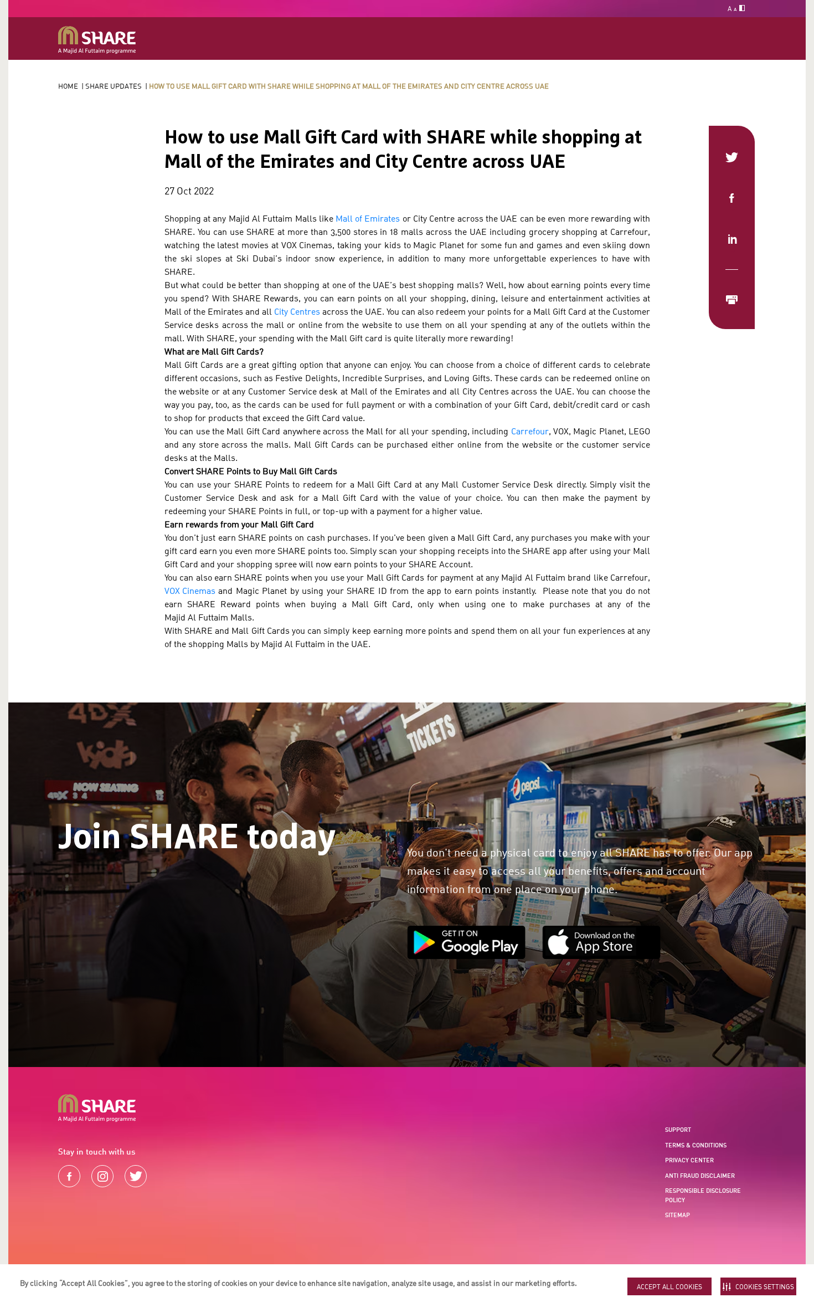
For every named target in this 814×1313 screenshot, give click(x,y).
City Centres (297, 311)
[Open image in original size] (97, 40)
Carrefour (530, 431)
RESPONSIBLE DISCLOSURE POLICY (703, 1195)
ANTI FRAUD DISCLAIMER (700, 1175)
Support (678, 1130)
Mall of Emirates (368, 218)
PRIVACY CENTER (689, 1160)
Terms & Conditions (696, 1145)
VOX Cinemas (189, 590)
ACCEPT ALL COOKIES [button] (669, 1287)
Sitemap (677, 1215)
